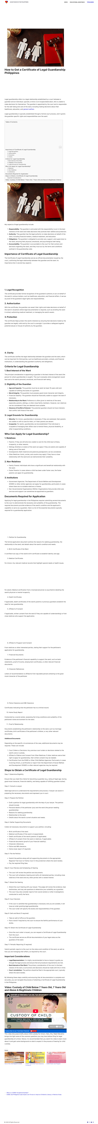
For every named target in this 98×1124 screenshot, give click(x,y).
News (66, 2)
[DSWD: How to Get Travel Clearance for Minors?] (35, 1057)
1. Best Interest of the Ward (14, 160)
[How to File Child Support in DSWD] (14, 1057)
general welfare (28, 109)
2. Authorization (11, 153)
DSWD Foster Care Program (53, 1063)
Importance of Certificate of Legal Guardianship (20, 149)
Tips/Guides (90, 2)
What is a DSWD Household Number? (17, 1092)
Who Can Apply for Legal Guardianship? (18, 166)
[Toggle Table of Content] (59, 147)
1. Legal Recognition (12, 151)
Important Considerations (14, 178)
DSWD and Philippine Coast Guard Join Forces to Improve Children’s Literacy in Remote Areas (34, 1094)
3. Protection (10, 155)
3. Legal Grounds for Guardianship (16, 164)
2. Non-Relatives (11, 170)
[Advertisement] (49, 16)
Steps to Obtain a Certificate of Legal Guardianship (21, 176)
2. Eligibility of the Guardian (14, 162)
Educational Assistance (77, 2)
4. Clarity (9, 157)
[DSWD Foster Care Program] (56, 1057)
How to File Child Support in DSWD (13, 1063)
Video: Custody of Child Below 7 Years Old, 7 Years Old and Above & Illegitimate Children (33, 180)
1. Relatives (10, 168)
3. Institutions (11, 172)
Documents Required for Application (16, 174)
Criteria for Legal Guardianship (15, 159)
